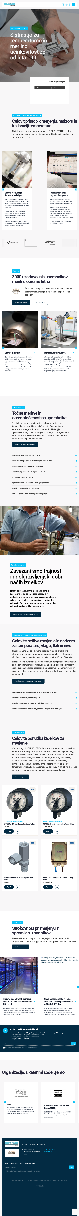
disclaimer (64, 1180)
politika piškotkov (55, 1180)
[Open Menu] (73, 4)
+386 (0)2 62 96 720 (50, 1149)
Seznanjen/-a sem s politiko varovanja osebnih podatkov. (21, 1047)
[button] (3, 189)
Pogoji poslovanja (33, 1180)
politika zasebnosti (44, 1180)
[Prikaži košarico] (70, 4)
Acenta (41, 1186)
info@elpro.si (48, 1151)
